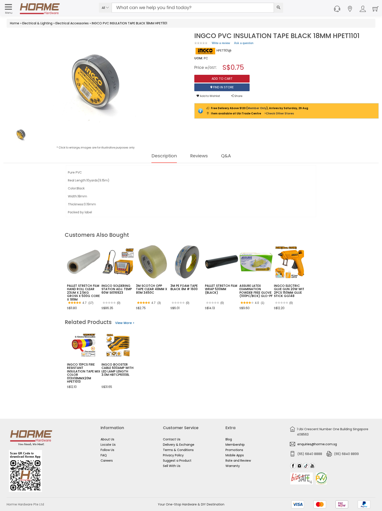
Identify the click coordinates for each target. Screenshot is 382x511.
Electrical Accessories (72, 23)
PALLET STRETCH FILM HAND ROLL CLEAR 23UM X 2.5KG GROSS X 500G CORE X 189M (83, 292)
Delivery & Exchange (178, 444)
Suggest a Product (177, 460)
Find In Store (223, 87)
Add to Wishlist (209, 96)
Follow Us (107, 450)
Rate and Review (238, 460)
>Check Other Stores (279, 113)
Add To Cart (222, 78)
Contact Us (171, 439)
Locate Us (108, 444)
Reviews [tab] (199, 156)
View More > (124, 323)
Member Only (257, 108)
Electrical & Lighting (37, 23)
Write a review (221, 44)
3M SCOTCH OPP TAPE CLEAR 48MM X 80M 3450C (151, 289)
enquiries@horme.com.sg (317, 444)
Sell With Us (171, 466)
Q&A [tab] (226, 156)
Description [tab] (164, 156)
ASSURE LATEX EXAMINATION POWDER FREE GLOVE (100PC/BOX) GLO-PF (256, 290)
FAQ (104, 455)
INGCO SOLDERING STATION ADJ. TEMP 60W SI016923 (116, 289)
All (104, 8)
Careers (107, 460)
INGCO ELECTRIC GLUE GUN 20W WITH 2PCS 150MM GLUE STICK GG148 (290, 290)
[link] (201, 43)
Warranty (232, 466)
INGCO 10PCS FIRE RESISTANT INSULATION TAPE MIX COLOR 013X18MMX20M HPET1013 (83, 373)
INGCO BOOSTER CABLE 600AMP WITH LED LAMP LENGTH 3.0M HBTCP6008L (117, 369)
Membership (235, 444)
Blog (228, 439)
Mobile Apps (234, 455)
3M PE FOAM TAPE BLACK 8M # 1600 (184, 287)
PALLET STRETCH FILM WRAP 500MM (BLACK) (221, 289)
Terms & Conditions (178, 450)
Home (14, 23)
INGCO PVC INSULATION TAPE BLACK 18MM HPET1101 (129, 23)
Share (238, 96)
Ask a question (243, 43)
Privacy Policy (173, 455)
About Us (107, 439)
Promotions (234, 450)
